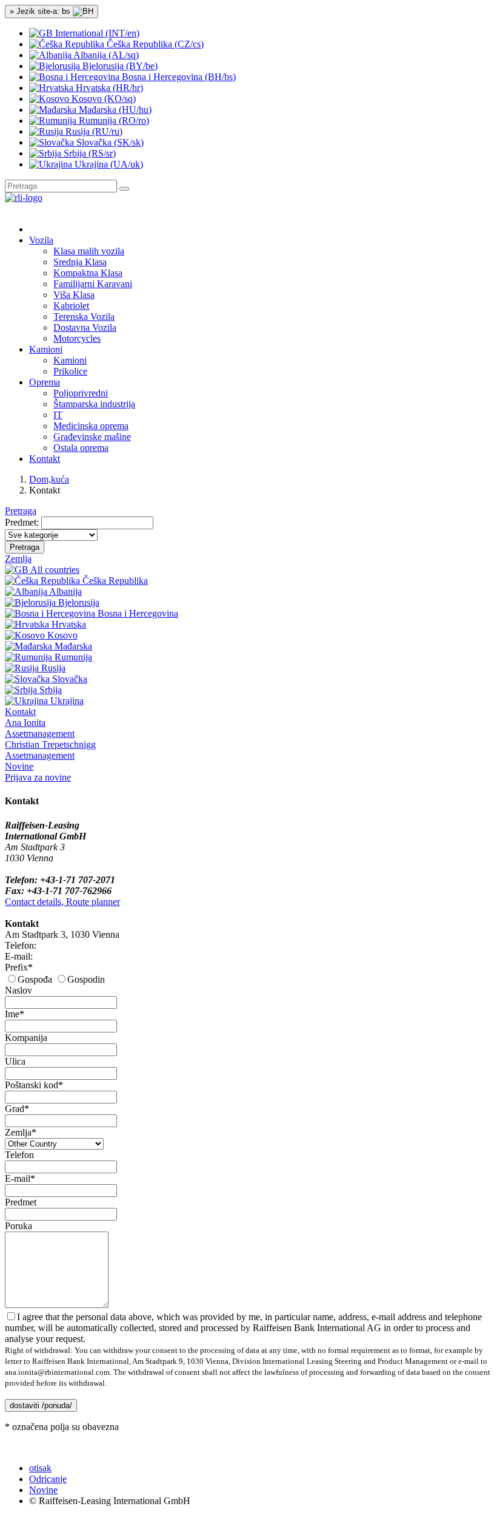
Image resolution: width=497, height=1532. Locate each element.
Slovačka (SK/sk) (109, 142)
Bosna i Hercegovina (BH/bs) (177, 77)
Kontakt (44, 458)
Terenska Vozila (84, 316)
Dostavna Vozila (84, 327)
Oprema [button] (44, 382)
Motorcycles (77, 338)
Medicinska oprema (90, 426)
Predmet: (22, 522)
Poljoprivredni (80, 393)
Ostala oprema (80, 447)
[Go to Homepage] (23, 197)
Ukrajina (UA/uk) (107, 164)
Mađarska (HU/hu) (114, 109)
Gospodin (86, 979)
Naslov (18, 990)
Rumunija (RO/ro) (112, 120)
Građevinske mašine (92, 437)
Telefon (19, 1155)
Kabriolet (71, 305)
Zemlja (18, 559)
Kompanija (26, 1037)
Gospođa (35, 979)
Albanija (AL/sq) (105, 55)
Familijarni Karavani (92, 284)
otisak (40, 1468)
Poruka (18, 1226)
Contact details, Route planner (62, 901)
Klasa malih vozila (88, 251)
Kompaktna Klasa (87, 273)
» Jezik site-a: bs (41, 11)
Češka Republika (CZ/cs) (154, 44)
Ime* (14, 1014)
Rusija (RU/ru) (92, 131)
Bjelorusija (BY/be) (119, 66)
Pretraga (20, 511)
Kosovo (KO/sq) (102, 98)
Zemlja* (20, 1132)
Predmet (20, 1202)
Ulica (15, 1061)
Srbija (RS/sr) (88, 153)
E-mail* (20, 1178)
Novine (19, 766)
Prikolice (70, 371)
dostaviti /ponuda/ (41, 1405)
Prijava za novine (38, 777)
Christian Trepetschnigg (50, 750)
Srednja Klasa (80, 262)
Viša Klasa (74, 295)
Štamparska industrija (94, 404)
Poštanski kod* (34, 1085)
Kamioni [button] (45, 349)
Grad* (17, 1108)
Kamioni (70, 360)
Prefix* (19, 967)
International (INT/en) (96, 33)
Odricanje (48, 1479)
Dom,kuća (49, 479)
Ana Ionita (40, 728)
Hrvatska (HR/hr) (108, 88)
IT (57, 415)
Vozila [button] (41, 240)
